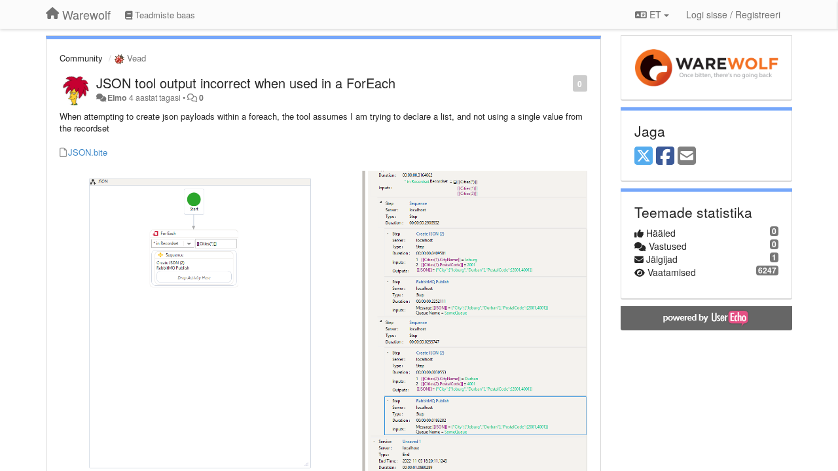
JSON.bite (87, 152)
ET (655, 14)
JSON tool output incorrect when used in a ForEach (245, 82)
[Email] (687, 156)
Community (81, 58)
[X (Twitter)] (643, 156)
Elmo (117, 97)
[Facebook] (665, 156)
